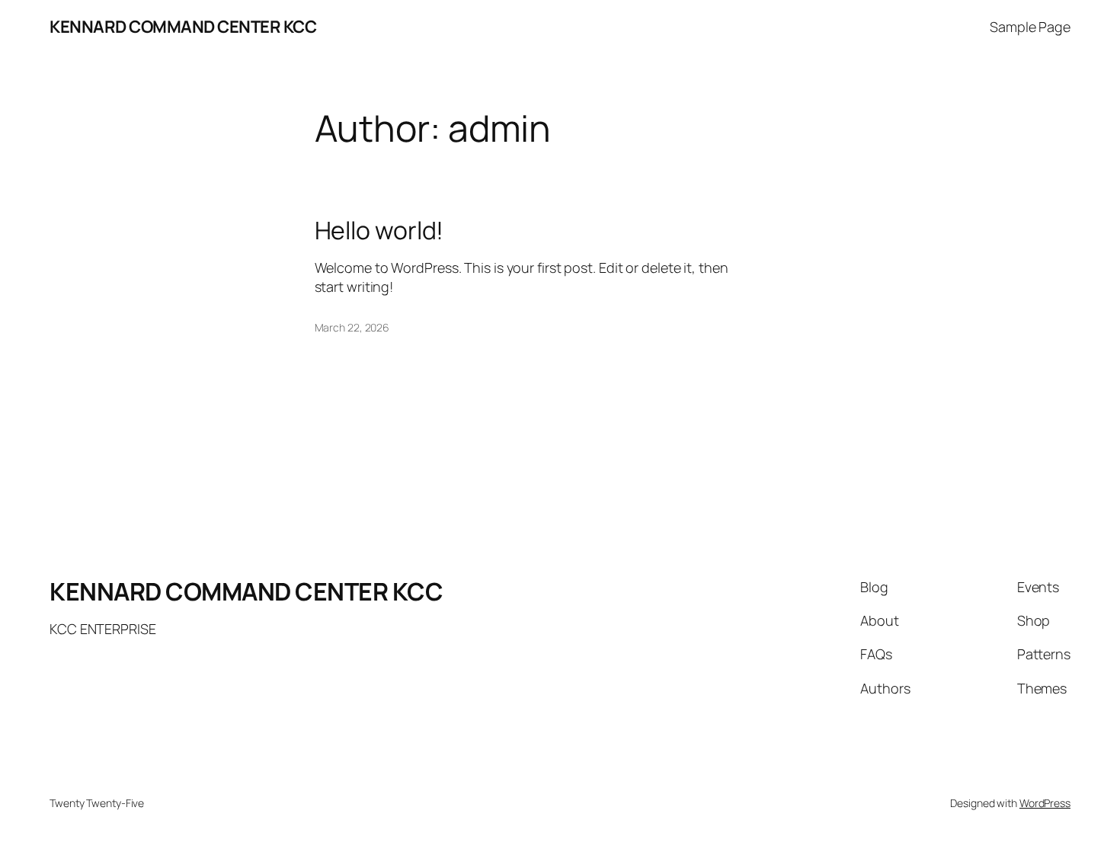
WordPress (1044, 803)
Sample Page (1030, 27)
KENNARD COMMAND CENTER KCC (183, 26)
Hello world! (379, 230)
